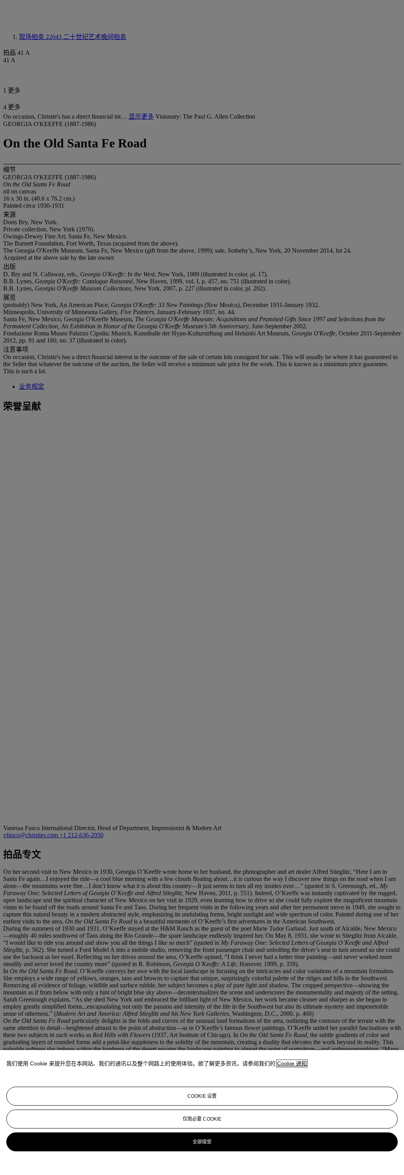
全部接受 (202, 1142)
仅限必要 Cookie (202, 1119)
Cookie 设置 (202, 1096)
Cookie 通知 (292, 1063)
